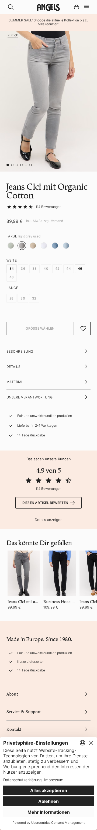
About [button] (12, 694)
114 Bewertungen (48, 207)
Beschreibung (19, 351)
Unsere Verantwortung (29, 397)
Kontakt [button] (13, 729)
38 (34, 268)
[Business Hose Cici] (59, 574)
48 (11, 277)
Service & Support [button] (23, 711)
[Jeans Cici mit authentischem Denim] (24, 574)
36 (23, 268)
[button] (86, 6)
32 (34, 298)
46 (80, 268)
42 (57, 268)
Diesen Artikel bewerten (45, 503)
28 (11, 298)
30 (22, 298)
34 (11, 268)
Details (13, 367)
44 (68, 268)
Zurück (13, 35)
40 (46, 268)
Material (14, 382)
